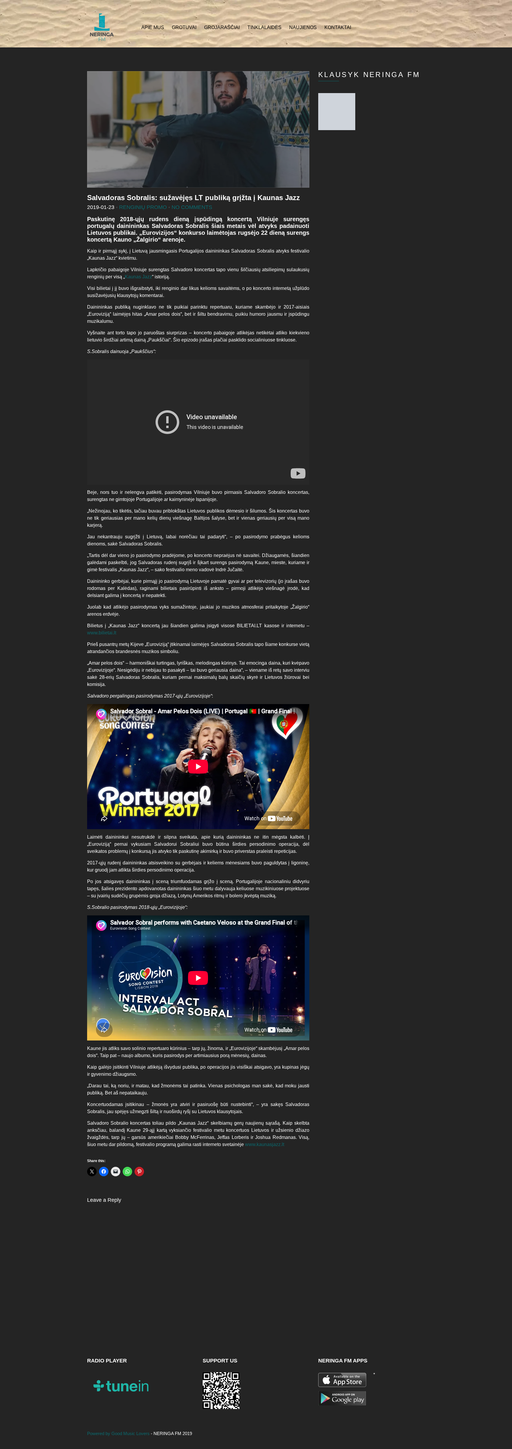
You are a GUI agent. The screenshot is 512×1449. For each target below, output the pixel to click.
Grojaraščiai (222, 27)
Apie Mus (152, 27)
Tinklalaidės (264, 27)
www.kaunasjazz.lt (264, 1144)
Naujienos (303, 27)
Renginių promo (143, 207)
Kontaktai (337, 27)
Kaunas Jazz (138, 276)
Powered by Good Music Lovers (119, 1433)
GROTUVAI (184, 27)
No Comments (192, 207)
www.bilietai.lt (101, 632)
